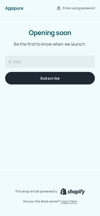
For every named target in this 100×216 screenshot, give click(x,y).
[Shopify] (72, 191)
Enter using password (79, 8)
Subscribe (50, 78)
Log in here (69, 201)
